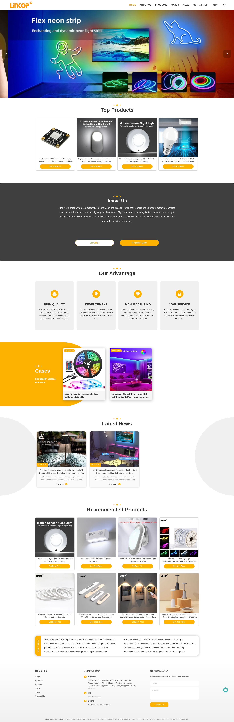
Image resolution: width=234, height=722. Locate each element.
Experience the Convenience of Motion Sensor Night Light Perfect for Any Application (96, 160)
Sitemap (61, 719)
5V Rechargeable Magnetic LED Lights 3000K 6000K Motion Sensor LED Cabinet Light (96, 615)
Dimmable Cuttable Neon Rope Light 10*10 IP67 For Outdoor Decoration (55, 615)
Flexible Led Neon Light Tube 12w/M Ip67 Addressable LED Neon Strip (153, 644)
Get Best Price (55, 166)
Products (39, 685)
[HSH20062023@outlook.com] (225, 690)
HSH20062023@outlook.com (99, 705)
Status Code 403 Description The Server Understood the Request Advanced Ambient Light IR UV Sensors (55, 160)
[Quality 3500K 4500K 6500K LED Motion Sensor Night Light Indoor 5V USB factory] (137, 537)
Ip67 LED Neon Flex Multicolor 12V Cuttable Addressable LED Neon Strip (76, 644)
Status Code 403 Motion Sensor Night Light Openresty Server (96, 560)
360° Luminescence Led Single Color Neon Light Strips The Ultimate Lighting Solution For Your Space (159, 652)
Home (132, 5)
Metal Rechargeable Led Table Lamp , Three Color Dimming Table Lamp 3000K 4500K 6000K (179, 615)
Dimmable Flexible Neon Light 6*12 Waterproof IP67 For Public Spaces (154, 648)
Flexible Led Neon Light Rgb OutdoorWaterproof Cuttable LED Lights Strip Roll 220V (179, 560)
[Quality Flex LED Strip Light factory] (117, 97)
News (37, 692)
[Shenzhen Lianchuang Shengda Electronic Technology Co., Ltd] (19, 5)
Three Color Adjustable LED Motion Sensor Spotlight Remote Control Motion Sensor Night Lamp (138, 615)
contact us (200, 5)
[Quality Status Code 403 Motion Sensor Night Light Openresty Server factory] (96, 537)
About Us (39, 681)
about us (145, 5)
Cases (38, 688)
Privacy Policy (50, 719)
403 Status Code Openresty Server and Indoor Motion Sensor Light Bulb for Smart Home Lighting (178, 160)
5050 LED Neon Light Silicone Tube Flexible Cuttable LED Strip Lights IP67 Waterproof (80, 640)
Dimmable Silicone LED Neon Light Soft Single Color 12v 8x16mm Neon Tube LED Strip (159, 640)
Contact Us (40, 696)
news (186, 5)
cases (175, 5)
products (161, 5)
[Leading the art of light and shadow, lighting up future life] (84, 390)
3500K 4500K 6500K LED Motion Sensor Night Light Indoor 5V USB (138, 560)
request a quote (139, 243)
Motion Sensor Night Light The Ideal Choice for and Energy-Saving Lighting (137, 160)
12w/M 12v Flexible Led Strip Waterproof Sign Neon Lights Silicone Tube (75, 648)
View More (60, 484)
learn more (95, 243)
